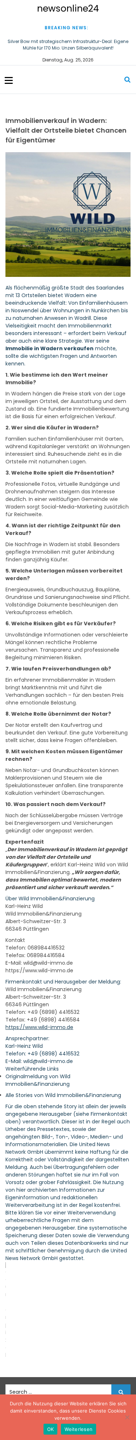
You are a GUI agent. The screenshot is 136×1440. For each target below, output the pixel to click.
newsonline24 (68, 8)
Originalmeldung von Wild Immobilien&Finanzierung (37, 1080)
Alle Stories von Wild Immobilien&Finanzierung (63, 1095)
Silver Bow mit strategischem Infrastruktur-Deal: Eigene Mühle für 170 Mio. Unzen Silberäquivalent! (68, 44)
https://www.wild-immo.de (39, 1027)
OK (50, 1429)
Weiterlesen (78, 1429)
